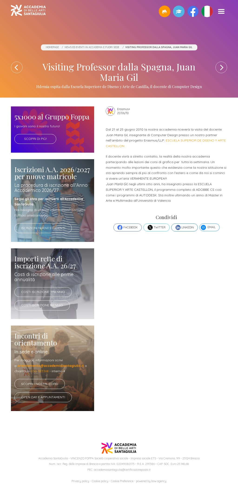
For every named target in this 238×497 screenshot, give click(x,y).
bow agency (158, 481)
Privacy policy (80, 481)
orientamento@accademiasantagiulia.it (50, 366)
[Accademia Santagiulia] (28, 11)
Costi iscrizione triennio (43, 292)
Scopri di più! (35, 139)
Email (211, 227)
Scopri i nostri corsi (39, 384)
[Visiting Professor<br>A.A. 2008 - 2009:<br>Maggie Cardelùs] (17, 67)
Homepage (52, 47)
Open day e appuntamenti (43, 397)
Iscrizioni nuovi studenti (43, 228)
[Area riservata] (179, 11)
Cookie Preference (122, 481)
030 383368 (40, 371)
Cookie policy (100, 481)
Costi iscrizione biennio (42, 305)
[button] (164, 11)
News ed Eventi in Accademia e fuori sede (92, 47)
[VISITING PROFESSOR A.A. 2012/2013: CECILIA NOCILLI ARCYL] (221, 67)
